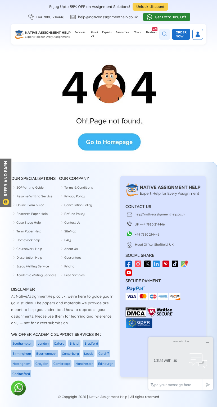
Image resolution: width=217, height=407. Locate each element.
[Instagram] (139, 266)
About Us (94, 34)
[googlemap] (185, 266)
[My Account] (197, 34)
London (43, 343)
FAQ (67, 240)
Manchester (84, 364)
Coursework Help (29, 249)
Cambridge (61, 364)
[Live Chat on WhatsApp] (19, 388)
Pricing (69, 266)
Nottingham (21, 364)
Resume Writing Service (34, 196)
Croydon (41, 364)
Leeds (88, 354)
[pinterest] (167, 266)
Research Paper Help (32, 214)
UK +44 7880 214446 (150, 224)
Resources (122, 32)
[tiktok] (176, 266)
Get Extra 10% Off (170, 17)
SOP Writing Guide (30, 187)
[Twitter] (148, 266)
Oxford (59, 343)
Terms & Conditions (78, 187)
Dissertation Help (29, 257)
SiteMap (70, 231)
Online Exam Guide (30, 205)
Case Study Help (28, 222)
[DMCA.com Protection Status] (135, 316)
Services (80, 32)
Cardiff (103, 354)
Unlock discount (150, 6)
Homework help (28, 240)
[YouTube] (130, 270)
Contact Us (72, 222)
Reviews (151, 30)
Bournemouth (46, 354)
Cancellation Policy (78, 205)
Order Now (181, 34)
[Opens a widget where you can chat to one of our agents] (180, 363)
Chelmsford (21, 374)
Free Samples (74, 275)
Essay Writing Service (32, 266)
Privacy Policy (74, 196)
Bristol (74, 343)
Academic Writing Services (36, 275)
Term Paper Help (28, 231)
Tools (137, 32)
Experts (107, 32)
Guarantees (73, 257)
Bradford (91, 343)
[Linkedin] (157, 266)
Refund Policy (74, 214)
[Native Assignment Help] (42, 34)
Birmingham (21, 354)
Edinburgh (106, 364)
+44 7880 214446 (50, 17)
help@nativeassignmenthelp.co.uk (108, 17)
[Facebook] (130, 266)
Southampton (22, 343)
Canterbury (70, 354)
